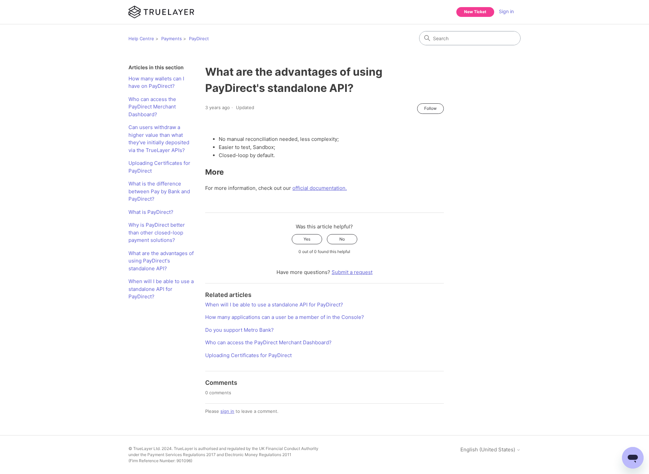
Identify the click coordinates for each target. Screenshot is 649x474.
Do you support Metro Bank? (239, 330)
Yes (307, 239)
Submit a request (352, 272)
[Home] (161, 12)
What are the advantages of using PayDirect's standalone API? (161, 261)
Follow (430, 108)
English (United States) (488, 449)
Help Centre (141, 38)
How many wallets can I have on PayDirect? (156, 82)
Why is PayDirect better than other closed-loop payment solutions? (156, 232)
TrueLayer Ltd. (147, 448)
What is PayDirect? (150, 212)
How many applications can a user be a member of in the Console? (284, 317)
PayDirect (199, 38)
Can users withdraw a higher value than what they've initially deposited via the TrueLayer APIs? (158, 138)
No (342, 239)
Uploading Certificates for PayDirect (159, 167)
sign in (227, 411)
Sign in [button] (506, 11)
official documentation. (319, 188)
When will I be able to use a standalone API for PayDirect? (161, 289)
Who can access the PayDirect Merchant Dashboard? (152, 107)
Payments (171, 38)
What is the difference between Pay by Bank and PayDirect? (159, 191)
